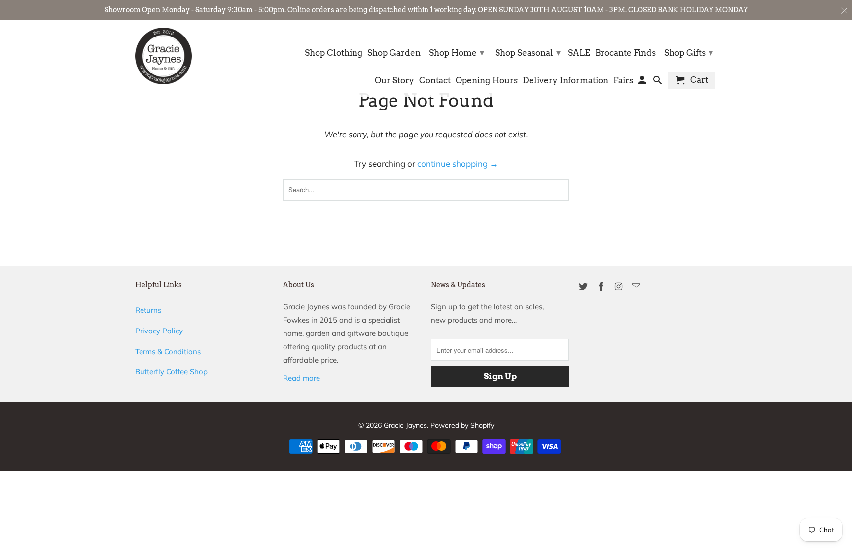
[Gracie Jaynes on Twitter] (584, 286)
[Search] (658, 82)
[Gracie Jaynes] (163, 56)
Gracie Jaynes (405, 425)
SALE (579, 53)
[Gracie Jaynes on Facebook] (602, 286)
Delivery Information (565, 80)
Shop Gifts (688, 52)
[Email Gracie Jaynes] (637, 286)
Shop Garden (394, 53)
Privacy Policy (159, 330)
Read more (301, 378)
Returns (148, 310)
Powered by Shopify (462, 425)
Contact (435, 80)
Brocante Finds (625, 53)
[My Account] (643, 82)
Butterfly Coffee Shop (171, 371)
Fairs (623, 80)
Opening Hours (487, 80)
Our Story (394, 80)
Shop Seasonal (528, 52)
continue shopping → (457, 163)
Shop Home (456, 52)
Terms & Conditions (168, 351)
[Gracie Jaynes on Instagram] (619, 286)
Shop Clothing (333, 53)
